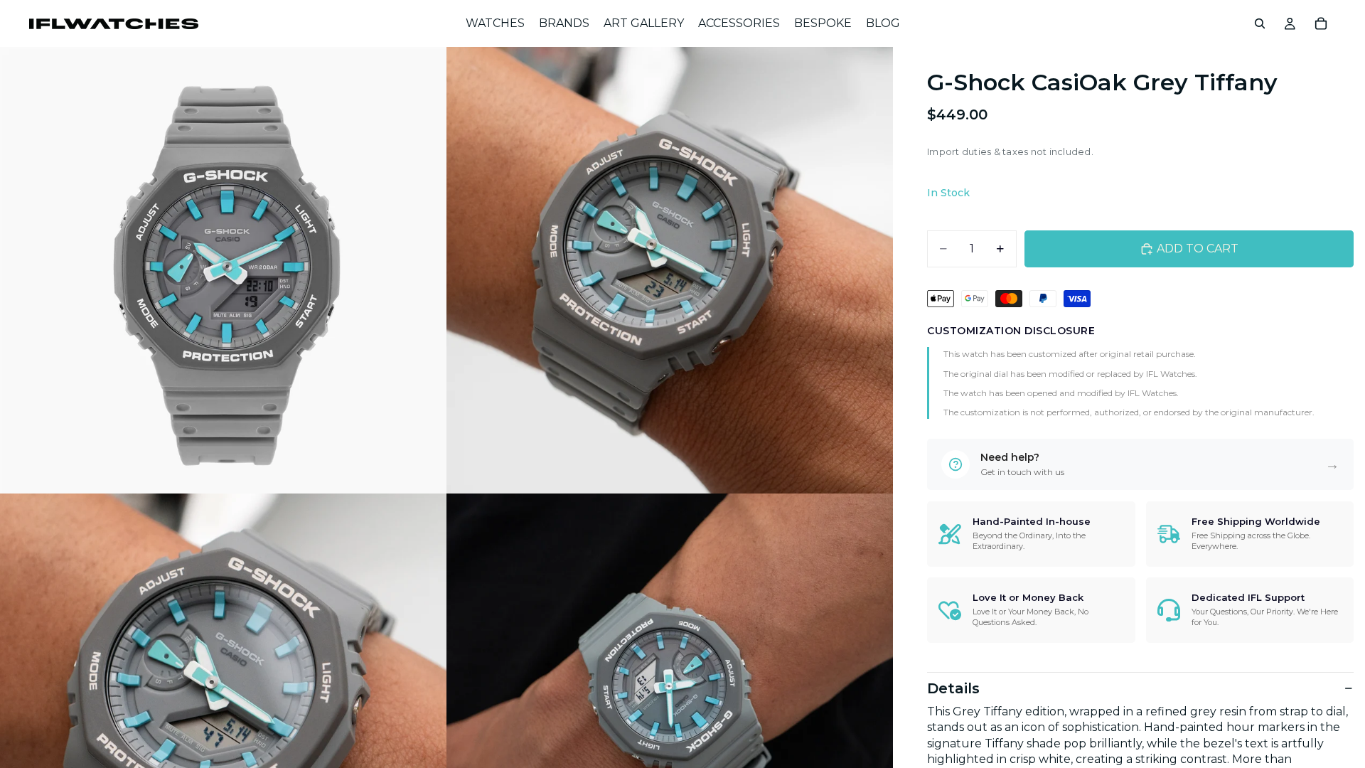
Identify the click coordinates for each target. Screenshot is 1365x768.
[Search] (1259, 23)
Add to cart (1197, 248)
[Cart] (1321, 23)
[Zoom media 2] (669, 270)
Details (953, 688)
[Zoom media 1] (223, 270)
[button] (1140, 464)
